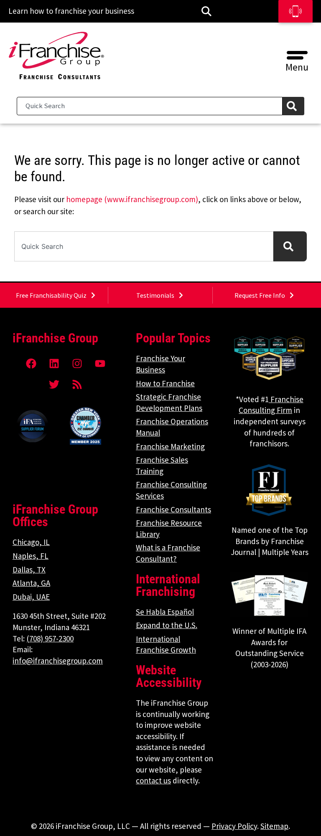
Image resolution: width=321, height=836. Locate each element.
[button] (297, 52)
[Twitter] (54, 384)
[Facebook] (31, 363)
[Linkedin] (54, 363)
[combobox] (150, 106)
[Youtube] (100, 363)
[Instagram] (77, 363)
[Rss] (77, 384)
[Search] (293, 106)
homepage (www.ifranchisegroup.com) (132, 199)
